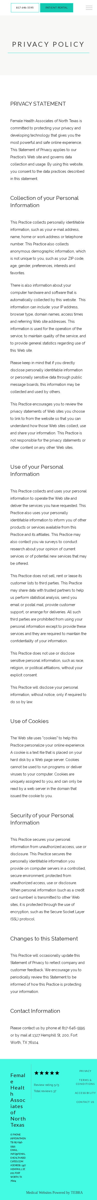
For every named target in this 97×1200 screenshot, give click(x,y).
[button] (89, 8)
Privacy (85, 1071)
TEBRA (77, 1193)
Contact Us (85, 1102)
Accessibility (85, 1093)
